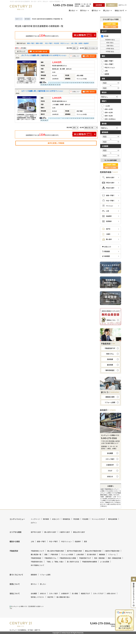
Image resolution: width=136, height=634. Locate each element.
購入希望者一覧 (36, 554)
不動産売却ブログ (85, 558)
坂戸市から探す (36, 532)
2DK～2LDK (109, 109)
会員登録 (99, 5)
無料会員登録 (112, 519)
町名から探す (110, 188)
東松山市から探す (79, 532)
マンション (109, 206)
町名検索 (85, 519)
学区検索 (76, 519)
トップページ (35, 519)
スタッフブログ (98, 593)
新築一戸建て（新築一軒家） (35, 43)
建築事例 (34, 575)
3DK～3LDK (109, 112)
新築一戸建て (109, 61)
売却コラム (110, 354)
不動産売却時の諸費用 (89, 562)
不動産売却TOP (110, 348)
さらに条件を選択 (111, 160)
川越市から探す (65, 532)
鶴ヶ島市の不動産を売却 (55, 551)
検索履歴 (107, 256)
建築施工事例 (110, 397)
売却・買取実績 (99, 558)
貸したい (106, 10)
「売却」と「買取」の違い (55, 562)
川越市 (108, 234)
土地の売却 (80, 554)
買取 (45, 554)
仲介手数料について (37, 565)
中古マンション (64, 43)
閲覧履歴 (107, 251)
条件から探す (110, 177)
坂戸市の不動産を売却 (74, 551)
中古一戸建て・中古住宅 (52, 43)
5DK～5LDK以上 (110, 119)
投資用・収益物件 (84, 43)
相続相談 (102, 554)
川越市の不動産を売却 (112, 551)
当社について (119, 10)
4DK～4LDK (109, 116)
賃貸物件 (109, 221)
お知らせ (110, 476)
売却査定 (110, 370)
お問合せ (111, 5)
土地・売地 (74, 43)
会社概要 (110, 453)
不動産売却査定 (36, 558)
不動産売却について (37, 551)
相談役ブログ (85, 593)
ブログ (110, 471)
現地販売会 (66, 519)
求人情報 (75, 593)
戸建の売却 (54, 554)
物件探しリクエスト (37, 597)
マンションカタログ (98, 519)
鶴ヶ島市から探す (50, 532)
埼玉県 (106, 36)
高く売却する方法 (73, 562)
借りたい (95, 10)
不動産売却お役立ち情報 (68, 558)
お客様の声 (110, 465)
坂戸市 (108, 229)
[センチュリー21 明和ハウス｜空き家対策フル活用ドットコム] (27, 607)
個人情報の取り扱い (63, 597)
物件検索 (46, 519)
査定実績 (110, 365)
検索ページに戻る (110, 27)
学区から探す (110, 183)
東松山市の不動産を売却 (93, 551)
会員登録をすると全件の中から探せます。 (43, 35)
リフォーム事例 (110, 402)
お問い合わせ (111, 593)
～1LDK (107, 106)
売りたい (83, 10)
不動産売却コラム (50, 558)
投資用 (107, 74)
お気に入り (107, 247)
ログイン (122, 5)
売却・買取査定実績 (114, 558)
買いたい (72, 10)
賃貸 (85, 541)
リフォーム (112, 554)
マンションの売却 (67, 554)
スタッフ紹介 (110, 459)
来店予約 (50, 597)
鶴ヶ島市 (109, 239)
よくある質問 (104, 562)
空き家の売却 (91, 554)
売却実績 (110, 359)
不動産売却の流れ (37, 562)
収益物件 (109, 216)
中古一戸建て (109, 64)
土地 (106, 71)
